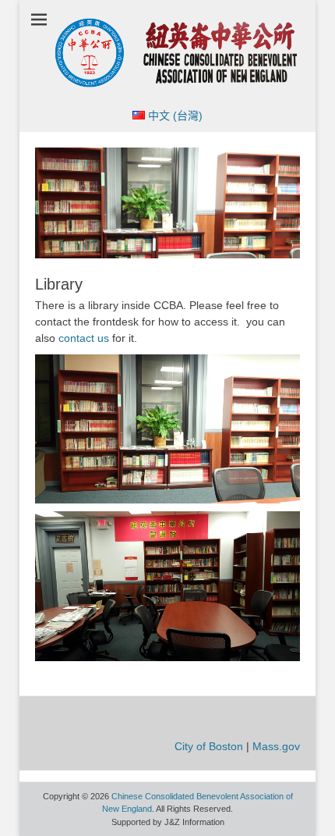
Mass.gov (276, 746)
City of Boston (209, 746)
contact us (83, 338)
